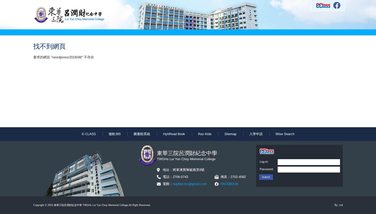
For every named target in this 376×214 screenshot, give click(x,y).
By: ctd (338, 205)
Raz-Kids (205, 134)
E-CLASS (89, 134)
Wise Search (285, 134)
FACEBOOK (229, 184)
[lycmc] (69, 22)
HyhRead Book (174, 134)
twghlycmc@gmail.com (190, 184)
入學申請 (256, 134)
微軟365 (115, 134)
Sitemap (230, 134)
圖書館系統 (142, 134)
